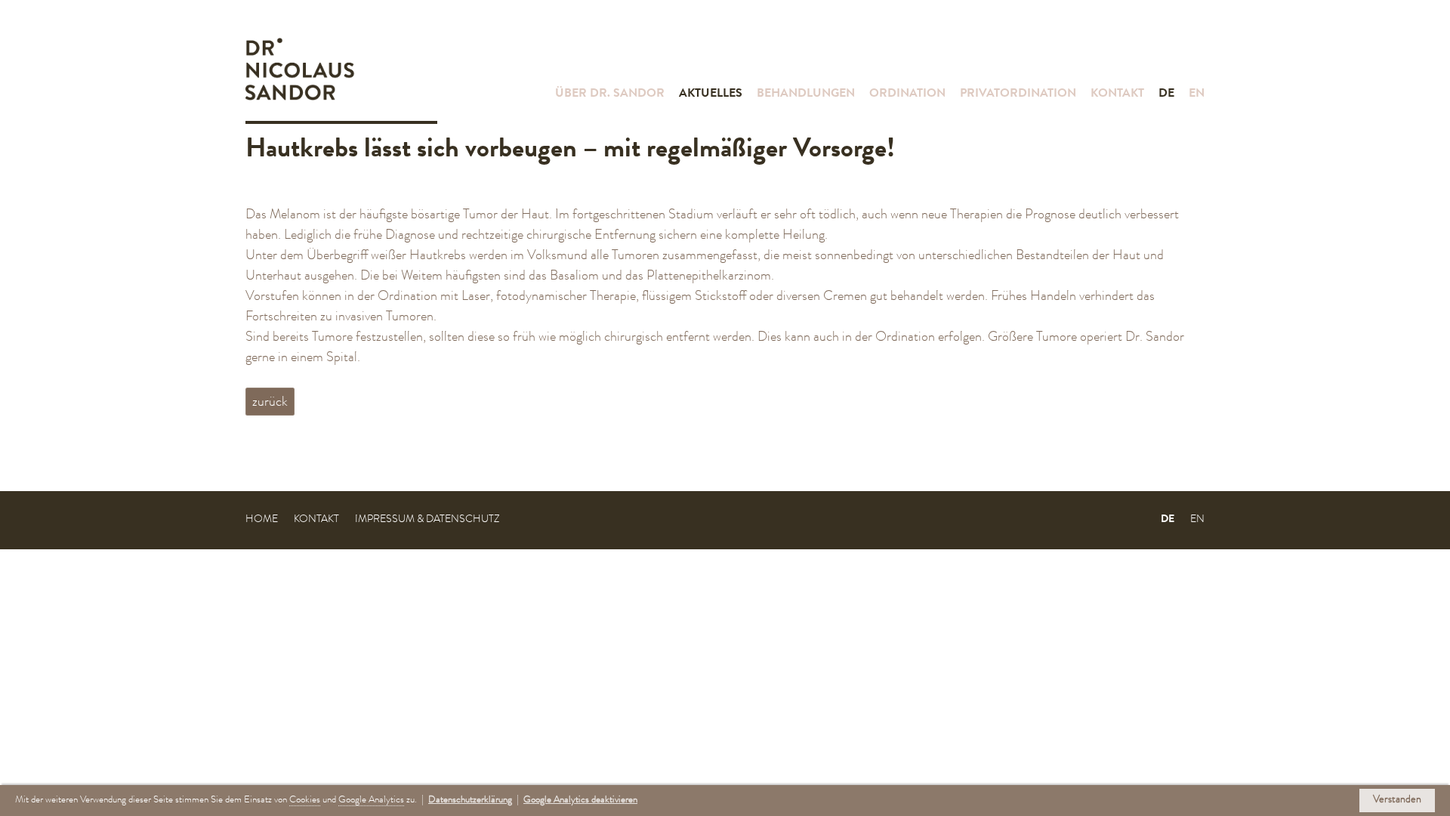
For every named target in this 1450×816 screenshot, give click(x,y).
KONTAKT (1117, 94)
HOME (261, 520)
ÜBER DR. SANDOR (610, 94)
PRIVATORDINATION (1018, 94)
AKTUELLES (710, 94)
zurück (270, 403)
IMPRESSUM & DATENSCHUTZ (427, 520)
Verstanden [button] (1397, 800)
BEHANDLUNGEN (806, 94)
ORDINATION (907, 94)
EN (1197, 94)
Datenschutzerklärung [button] (470, 800)
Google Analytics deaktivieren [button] (580, 800)
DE (1166, 94)
